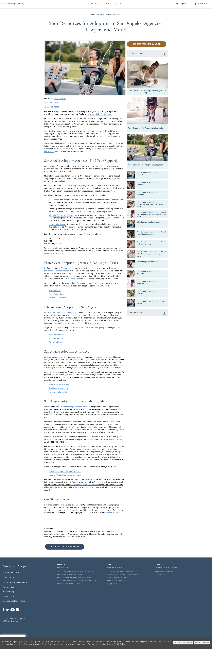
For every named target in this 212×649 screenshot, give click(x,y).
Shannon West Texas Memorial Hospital (65, 475)
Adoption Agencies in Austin (147, 262)
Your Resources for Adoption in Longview (145, 165)
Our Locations (9, 577)
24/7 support (54, 199)
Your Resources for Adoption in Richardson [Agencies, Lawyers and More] (150, 204)
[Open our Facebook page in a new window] (3, 609)
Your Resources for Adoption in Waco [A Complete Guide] (151, 243)
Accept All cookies (202, 643)
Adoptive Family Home (114, 568)
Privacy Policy (8, 591)
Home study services (57, 224)
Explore (117, 4)
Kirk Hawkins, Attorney (58, 388)
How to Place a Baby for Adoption (69, 574)
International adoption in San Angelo (59, 312)
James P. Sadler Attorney (59, 384)
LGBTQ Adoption (112, 584)
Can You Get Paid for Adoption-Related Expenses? (75, 577)
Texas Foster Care (56, 294)
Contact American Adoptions (15, 582)
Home (92, 14)
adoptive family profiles (85, 484)
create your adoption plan (90, 449)
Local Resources (113, 14)
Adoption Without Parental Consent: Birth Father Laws (77, 581)
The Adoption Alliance (58, 342)
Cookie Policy (8, 596)
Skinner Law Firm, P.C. (58, 392)
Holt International (56, 338)
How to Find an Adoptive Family (68, 584)
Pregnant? (96, 4)
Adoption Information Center (166, 568)
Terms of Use (8, 587)
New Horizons (55, 290)
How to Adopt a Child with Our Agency (120, 571)
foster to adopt (74, 279)
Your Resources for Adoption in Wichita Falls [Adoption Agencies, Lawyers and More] (152, 254)
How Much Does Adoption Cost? (117, 577)
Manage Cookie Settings (14, 601)
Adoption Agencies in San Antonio (149, 222)
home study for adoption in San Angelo (72, 406)
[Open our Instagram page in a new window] (17, 609)
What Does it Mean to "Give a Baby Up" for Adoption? (76, 571)
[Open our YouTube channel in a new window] (12, 609)
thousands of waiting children (56, 271)
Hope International (56, 334)
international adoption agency (91, 327)
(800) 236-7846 (60, 98)
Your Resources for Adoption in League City (145, 91)
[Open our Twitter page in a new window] (7, 609)
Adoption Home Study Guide (116, 581)
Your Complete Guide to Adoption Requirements (123, 574)
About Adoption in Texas (164, 571)
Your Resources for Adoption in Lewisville (145, 128)
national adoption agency (75, 185)
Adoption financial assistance (61, 215)
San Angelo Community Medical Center (65, 471)
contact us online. (112, 513)
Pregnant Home (63, 568)
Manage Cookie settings (183, 643)
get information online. (53, 253)
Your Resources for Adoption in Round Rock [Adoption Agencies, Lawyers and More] (151, 214)
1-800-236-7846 (11, 572)
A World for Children (57, 298)
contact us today (116, 439)
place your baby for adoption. (99, 114)
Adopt (107, 4)
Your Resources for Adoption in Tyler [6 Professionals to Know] (152, 233)
